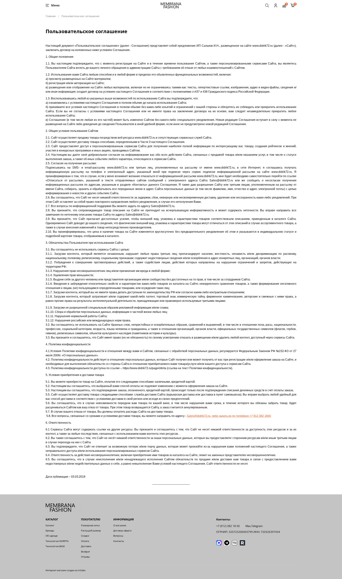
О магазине (119, 525)
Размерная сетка (90, 525)
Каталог (50, 525)
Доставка (86, 546)
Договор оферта (122, 530)
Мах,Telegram (254, 526)
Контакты (118, 541)
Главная (51, 16)
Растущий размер (91, 530)
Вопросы (118, 535)
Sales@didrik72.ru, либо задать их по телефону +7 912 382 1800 (229, 415)
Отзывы (85, 556)
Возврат (85, 551)
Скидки (85, 535)
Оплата (85, 541)
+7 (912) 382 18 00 (228, 526)
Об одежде (52, 535)
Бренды (50, 530)
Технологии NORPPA (57, 541)
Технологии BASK (55, 546)
